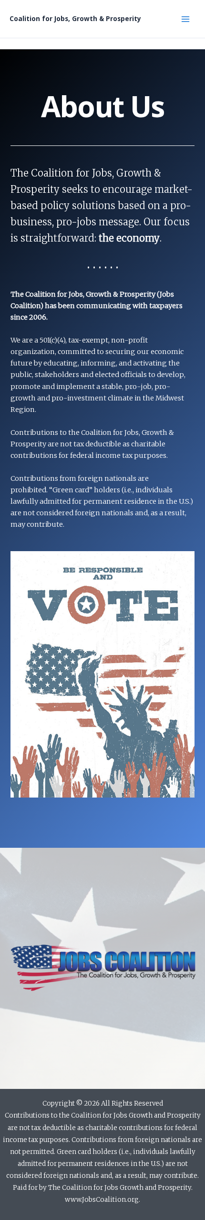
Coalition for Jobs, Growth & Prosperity (75, 18)
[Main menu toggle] (185, 19)
